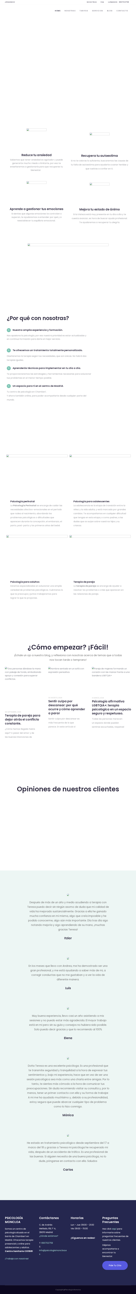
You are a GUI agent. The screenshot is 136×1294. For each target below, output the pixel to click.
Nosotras (92, 2)
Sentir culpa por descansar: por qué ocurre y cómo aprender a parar (66, 707)
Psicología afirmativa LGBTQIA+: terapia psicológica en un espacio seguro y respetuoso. (111, 707)
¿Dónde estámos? (48, 1236)
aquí (114, 1228)
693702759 (124, 2)
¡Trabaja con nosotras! (17, 1258)
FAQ (102, 2)
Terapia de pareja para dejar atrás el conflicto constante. (22, 719)
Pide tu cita (115, 1265)
